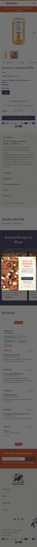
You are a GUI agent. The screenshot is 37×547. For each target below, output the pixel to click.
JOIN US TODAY (27, 278)
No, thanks (27, 286)
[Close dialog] (34, 258)
